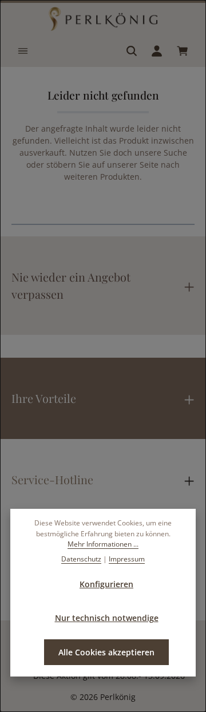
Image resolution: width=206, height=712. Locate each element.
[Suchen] (131, 50)
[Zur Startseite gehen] (103, 19)
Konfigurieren (106, 584)
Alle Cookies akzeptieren (106, 652)
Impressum (127, 559)
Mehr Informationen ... (103, 544)
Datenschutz (81, 559)
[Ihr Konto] (156, 50)
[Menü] (22, 50)
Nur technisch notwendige (107, 617)
